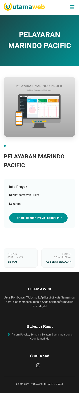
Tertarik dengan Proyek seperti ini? (38, 218)
